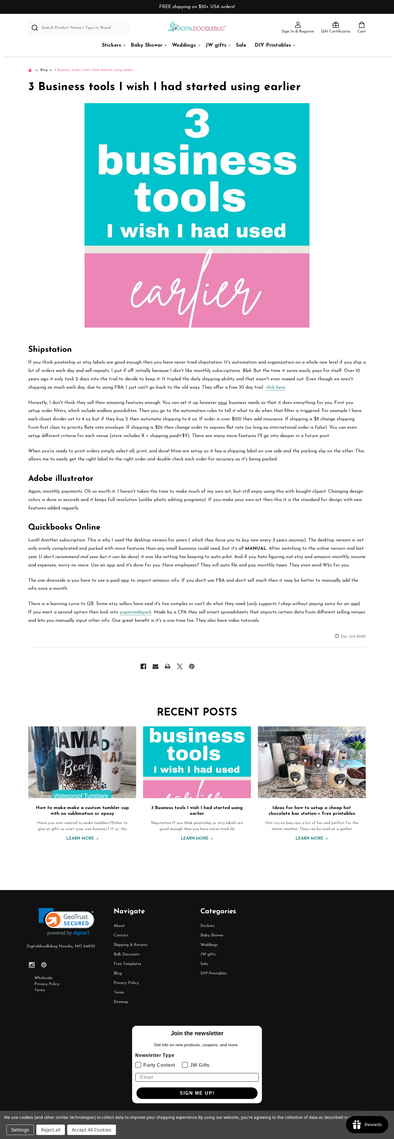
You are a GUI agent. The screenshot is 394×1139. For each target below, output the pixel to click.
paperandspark (135, 612)
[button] (66, 921)
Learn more (80, 838)
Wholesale (43, 978)
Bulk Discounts (127, 954)
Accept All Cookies (91, 1130)
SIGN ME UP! (197, 1093)
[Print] (167, 666)
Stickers (111, 45)
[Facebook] (143, 666)
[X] (180, 666)
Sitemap (121, 1002)
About (119, 926)
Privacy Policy (46, 984)
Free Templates (127, 964)
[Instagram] (32, 965)
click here (275, 387)
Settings (20, 1130)
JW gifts (215, 45)
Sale (241, 45)
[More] (124, 45)
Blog (118, 973)
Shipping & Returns (131, 945)
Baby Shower (146, 45)
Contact (121, 935)
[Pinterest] (192, 666)
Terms (39, 990)
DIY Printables (273, 45)
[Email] (155, 666)
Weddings (184, 45)
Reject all (50, 1130)
